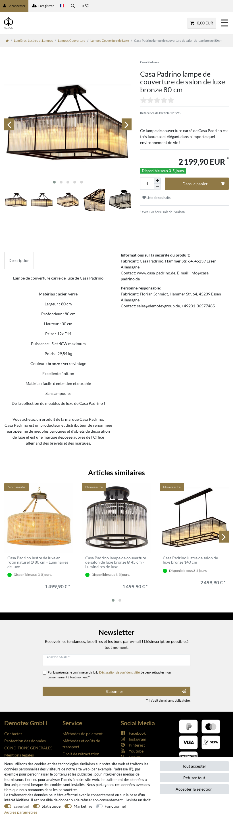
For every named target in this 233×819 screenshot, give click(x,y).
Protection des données (25, 740)
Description (19, 260)
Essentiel (21, 806)
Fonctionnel (115, 806)
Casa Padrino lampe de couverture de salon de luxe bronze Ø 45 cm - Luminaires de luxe (115, 562)
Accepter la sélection (194, 789)
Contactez (13, 733)
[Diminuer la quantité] (157, 187)
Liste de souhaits (158, 197)
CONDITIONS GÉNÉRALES (28, 747)
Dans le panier (195, 183)
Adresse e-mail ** (58, 657)
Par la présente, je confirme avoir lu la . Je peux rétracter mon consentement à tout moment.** (109, 674)
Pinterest (137, 745)
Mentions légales (19, 755)
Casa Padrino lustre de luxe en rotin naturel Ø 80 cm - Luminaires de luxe (37, 562)
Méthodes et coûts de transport (81, 743)
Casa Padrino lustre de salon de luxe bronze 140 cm (190, 560)
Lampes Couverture (71, 40)
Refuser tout (194, 777)
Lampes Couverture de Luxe (109, 40)
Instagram (137, 739)
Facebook (137, 733)
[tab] (19, 260)
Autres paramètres (20, 812)
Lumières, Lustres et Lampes (33, 40)
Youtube (136, 751)
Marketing (83, 806)
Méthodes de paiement (83, 733)
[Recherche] (73, 6)
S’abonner (114, 691)
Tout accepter (194, 766)
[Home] (7, 40)
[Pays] (62, 6)
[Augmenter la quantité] (157, 181)
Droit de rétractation (81, 753)
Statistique (51, 806)
